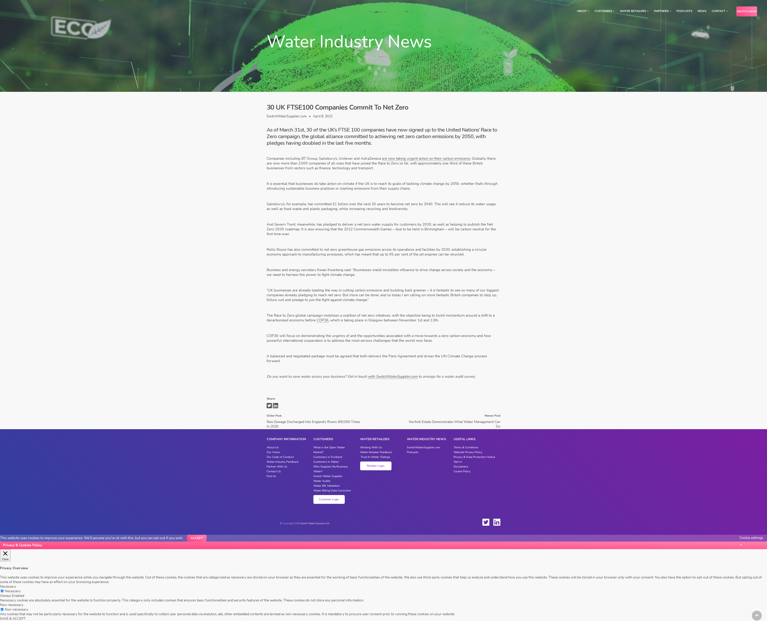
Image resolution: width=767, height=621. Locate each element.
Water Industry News (426, 439)
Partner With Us (277, 466)
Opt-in (458, 462)
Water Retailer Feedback (376, 452)
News (702, 11)
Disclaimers (461, 466)
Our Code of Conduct (280, 457)
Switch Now (747, 11)
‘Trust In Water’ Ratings (375, 457)
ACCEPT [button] (196, 538)
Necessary (13, 591)
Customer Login (329, 499)
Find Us (271, 476)
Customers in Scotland (327, 457)
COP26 (323, 320)
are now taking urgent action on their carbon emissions (426, 158)
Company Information (286, 439)
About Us (273, 447)
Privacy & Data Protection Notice (474, 457)
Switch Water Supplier (327, 476)
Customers (603, 11)
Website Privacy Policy (468, 452)
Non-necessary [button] (11, 605)
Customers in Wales (326, 462)
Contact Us (274, 471)
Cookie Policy (462, 471)
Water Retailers (633, 11)
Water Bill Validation (326, 486)
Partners (661, 11)
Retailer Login (375, 466)
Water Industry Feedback (283, 462)
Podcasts (684, 11)
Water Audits (321, 481)
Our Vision (273, 452)
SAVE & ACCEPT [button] (13, 618)
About (582, 11)
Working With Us (371, 447)
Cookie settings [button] (751, 538)
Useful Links (465, 439)
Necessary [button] (8, 586)
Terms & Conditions (466, 447)
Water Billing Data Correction (332, 490)
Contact (718, 11)
